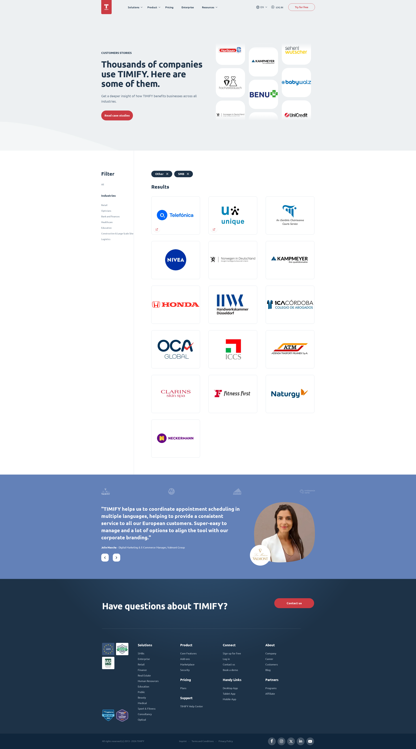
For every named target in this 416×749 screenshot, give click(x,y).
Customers (271, 664)
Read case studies (117, 115)
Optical (142, 719)
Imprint (183, 741)
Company (270, 653)
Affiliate (270, 693)
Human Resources (148, 681)
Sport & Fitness (147, 708)
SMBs (141, 653)
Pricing (169, 7)
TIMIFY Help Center (191, 706)
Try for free (301, 7)
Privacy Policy (226, 741)
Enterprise (188, 7)
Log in (226, 658)
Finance (142, 670)
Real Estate (144, 675)
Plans (183, 688)
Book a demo (230, 670)
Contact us (294, 603)
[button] (105, 558)
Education (106, 228)
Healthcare (107, 222)
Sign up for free (232, 653)
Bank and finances (110, 216)
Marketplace (187, 664)
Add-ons (185, 658)
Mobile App (229, 699)
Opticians (106, 211)
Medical (142, 703)
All (102, 184)
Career (269, 658)
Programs (271, 688)
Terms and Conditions (203, 741)
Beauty (142, 697)
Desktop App (230, 688)
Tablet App (229, 693)
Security (185, 670)
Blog (268, 670)
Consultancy (145, 714)
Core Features (188, 653)
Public (141, 692)
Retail (104, 205)
